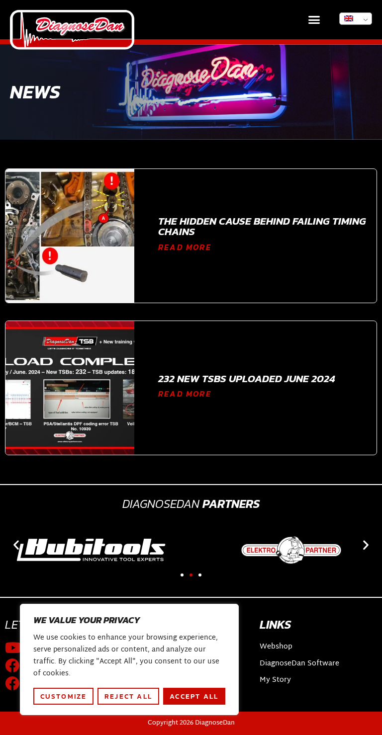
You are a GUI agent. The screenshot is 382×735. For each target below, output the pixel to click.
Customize (63, 696)
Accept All (194, 696)
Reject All (128, 696)
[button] (314, 19)
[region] (129, 659)
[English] (356, 18)
